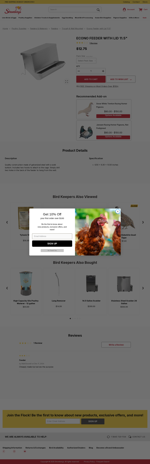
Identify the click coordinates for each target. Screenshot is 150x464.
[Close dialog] (118, 211)
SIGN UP (52, 243)
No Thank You (52, 250)
